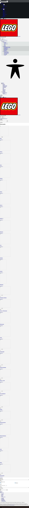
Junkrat (1, 271)
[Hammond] (3, 283)
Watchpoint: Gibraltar (3, 297)
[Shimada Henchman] (5, 434)
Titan (1, 138)
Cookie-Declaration (3, 501)
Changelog (2, 498)
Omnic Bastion (2, 475)
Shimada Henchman (3, 435)
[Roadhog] (5, 256)
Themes (3, 83)
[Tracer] (5, 336)
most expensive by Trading (7, 47)
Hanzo (1, 462)
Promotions (19, 36)
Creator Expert (4, 87)
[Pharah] (5, 150)
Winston (1, 178)
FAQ (0, 96)
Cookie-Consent (3, 500)
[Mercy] (5, 163)
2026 (4, 44)
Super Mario (5, 54)
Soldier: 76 (1, 218)
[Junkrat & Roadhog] (5, 363)
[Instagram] (1, 507)
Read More (1, 153)
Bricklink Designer (5, 85)
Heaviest (5, 50)
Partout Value (5, 48)
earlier (5, 45)
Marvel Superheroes (6, 53)
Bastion (1, 409)
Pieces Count (5, 49)
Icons (3, 88)
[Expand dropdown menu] (4, 41)
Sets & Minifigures (5, 92)
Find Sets (3, 41)
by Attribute (4, 46)
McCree (1, 205)
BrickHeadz (4, 90)
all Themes (4, 91)
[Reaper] (3, 190)
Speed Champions (5, 86)
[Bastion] (4, 405)
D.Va (0, 245)
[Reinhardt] (5, 230)
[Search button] (7, 121)
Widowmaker (2, 324)
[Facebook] (0, 507)
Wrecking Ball (2, 351)
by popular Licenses (5, 51)
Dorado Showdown (3, 422)
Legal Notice (2, 499)
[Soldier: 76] (5, 217)
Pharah (1, 151)
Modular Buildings (6, 52)
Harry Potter (4, 89)
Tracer (1, 337)
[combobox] (3, 121)
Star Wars (4, 84)
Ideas (2, 495)
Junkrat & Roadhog (3, 367)
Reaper (1, 191)
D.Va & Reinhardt (2, 393)
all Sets (5, 42)
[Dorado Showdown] (5, 418)
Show (1, 491)
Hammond (1, 284)
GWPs (5, 43)
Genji (1, 449)
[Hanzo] (4, 461)
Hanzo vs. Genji (2, 380)
